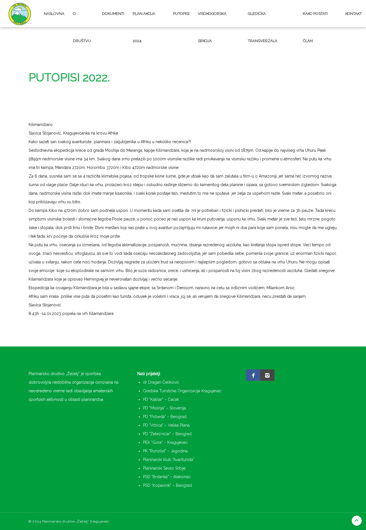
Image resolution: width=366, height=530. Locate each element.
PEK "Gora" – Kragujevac (165, 442)
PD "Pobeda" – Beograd (164, 416)
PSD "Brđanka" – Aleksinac (167, 476)
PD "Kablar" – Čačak (161, 399)
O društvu (82, 22)
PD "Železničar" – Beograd (167, 434)
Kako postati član (315, 22)
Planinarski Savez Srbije (164, 468)
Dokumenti (113, 13)
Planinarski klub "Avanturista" (168, 459)
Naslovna (54, 13)
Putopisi (181, 13)
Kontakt (353, 13)
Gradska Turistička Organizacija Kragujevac (182, 391)
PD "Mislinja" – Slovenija (164, 408)
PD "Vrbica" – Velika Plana (166, 425)
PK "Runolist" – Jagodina (165, 451)
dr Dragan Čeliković (161, 382)
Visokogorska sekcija (212, 22)
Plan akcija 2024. (144, 22)
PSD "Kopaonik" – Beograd (167, 485)
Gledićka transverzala (262, 22)
